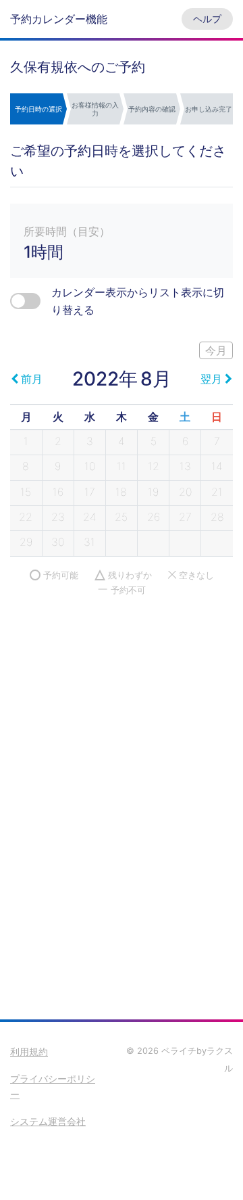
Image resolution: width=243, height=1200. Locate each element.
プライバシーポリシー (52, 1087)
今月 (216, 350)
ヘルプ (207, 18)
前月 (32, 379)
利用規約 (29, 1051)
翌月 (211, 379)
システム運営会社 (48, 1121)
